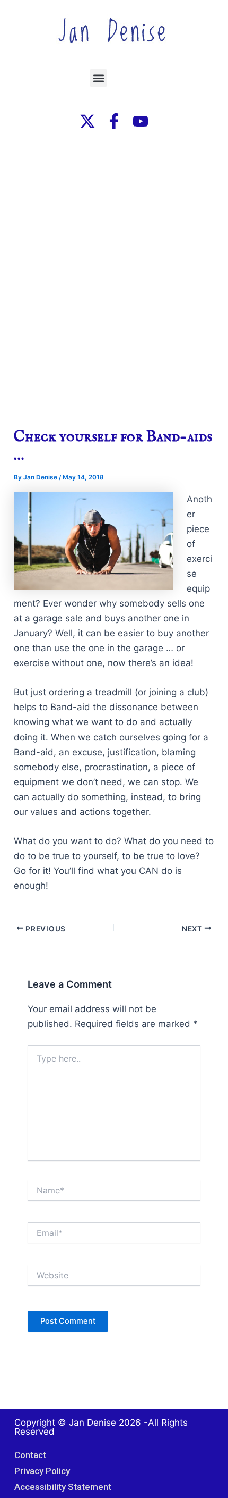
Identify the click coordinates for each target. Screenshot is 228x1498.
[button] (98, 78)
